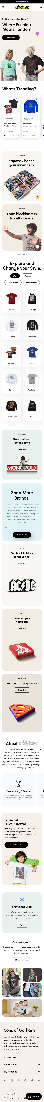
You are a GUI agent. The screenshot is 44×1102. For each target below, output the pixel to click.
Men (15, 276)
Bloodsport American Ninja (29, 125)
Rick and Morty (9, 132)
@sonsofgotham (22, 960)
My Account (10, 1071)
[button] (3, 7)
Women (28, 276)
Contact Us (10, 1057)
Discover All (22, 535)
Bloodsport (27, 132)
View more (20, 254)
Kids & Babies (13, 282)
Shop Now (11, 37)
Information (10, 1064)
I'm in (22, 925)
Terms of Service (13, 1094)
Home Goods (31, 282)
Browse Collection (16, 845)
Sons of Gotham (17, 1098)
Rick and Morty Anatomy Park (10, 125)
